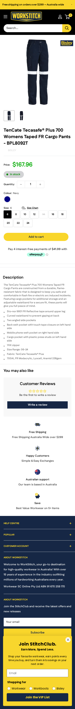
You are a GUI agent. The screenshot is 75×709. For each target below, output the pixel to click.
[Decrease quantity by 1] (21, 184)
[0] (67, 17)
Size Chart (32, 208)
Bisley (12, 150)
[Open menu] (5, 16)
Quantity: (9, 184)
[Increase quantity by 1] (40, 184)
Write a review (37, 405)
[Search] (66, 28)
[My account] (60, 17)
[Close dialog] (68, 639)
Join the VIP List (37, 697)
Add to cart (36, 237)
